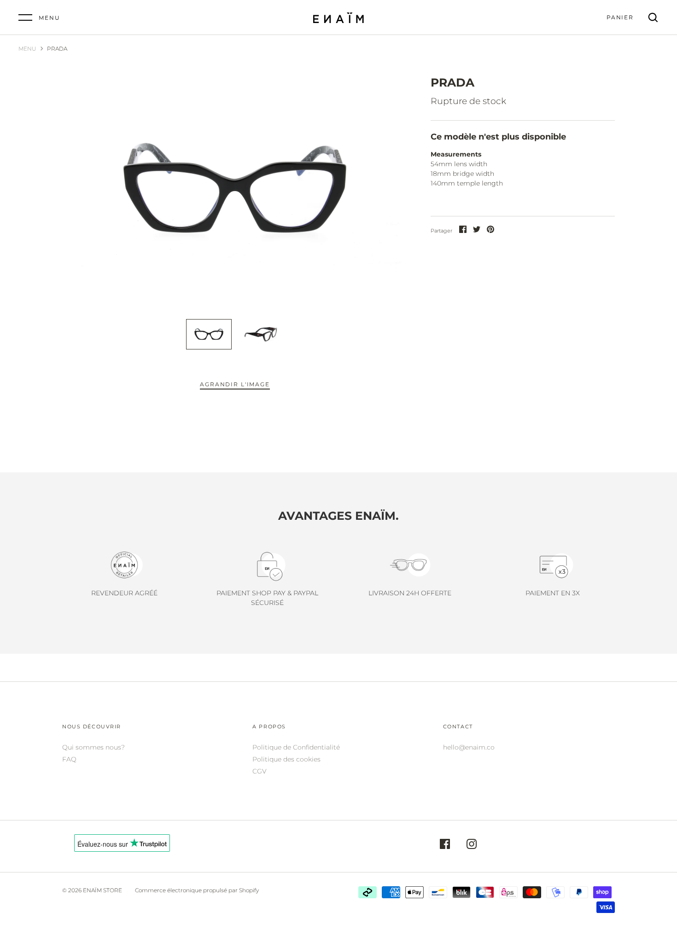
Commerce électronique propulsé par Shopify (197, 890)
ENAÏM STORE (102, 890)
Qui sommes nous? (93, 747)
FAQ (69, 759)
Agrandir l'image (234, 384)
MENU (27, 48)
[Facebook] (445, 845)
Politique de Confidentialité (296, 747)
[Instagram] (472, 845)
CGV (259, 771)
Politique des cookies (286, 759)
